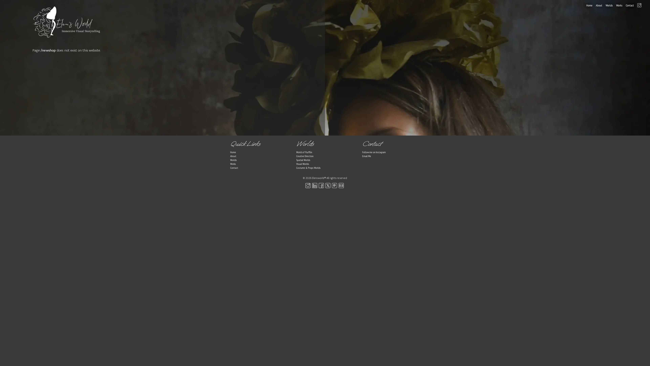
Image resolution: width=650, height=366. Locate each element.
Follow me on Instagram (374, 152)
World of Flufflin (304, 152)
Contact (630, 5)
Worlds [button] (609, 5)
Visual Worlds (302, 164)
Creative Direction (304, 156)
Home (589, 5)
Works (619, 5)
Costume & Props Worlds (308, 167)
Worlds (233, 160)
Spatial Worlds (303, 160)
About (599, 5)
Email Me (366, 156)
